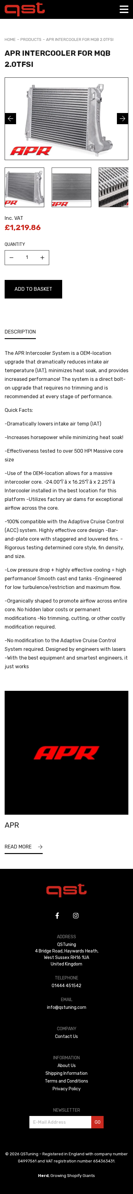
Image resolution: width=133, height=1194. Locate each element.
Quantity (15, 244)
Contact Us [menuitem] (66, 1036)
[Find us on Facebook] (57, 916)
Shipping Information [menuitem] (66, 1073)
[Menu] (124, 9)
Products (30, 39)
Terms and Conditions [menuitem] (66, 1081)
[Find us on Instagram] (76, 916)
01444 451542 (66, 985)
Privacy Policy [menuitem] (67, 1089)
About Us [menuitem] (67, 1065)
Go (98, 1122)
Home (10, 39)
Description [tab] (20, 332)
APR (12, 825)
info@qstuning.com (66, 1007)
